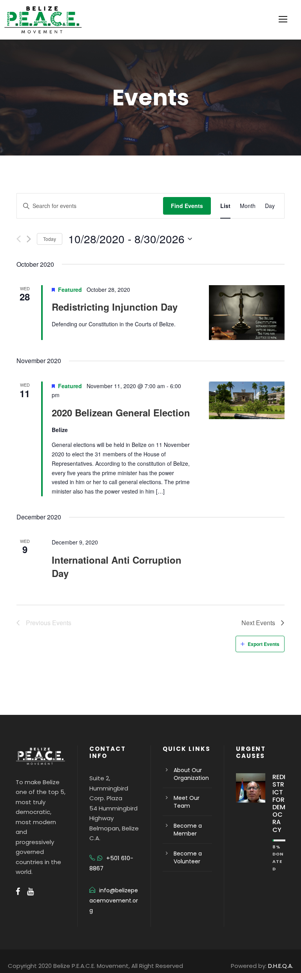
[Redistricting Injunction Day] (247, 312)
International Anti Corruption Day (116, 566)
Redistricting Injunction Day (115, 306)
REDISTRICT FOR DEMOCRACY (278, 803)
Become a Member (188, 829)
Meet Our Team (186, 802)
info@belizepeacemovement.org (113, 900)
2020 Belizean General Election (121, 412)
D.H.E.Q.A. (280, 966)
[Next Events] (29, 238)
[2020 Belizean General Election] (247, 400)
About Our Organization (191, 774)
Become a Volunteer (188, 857)
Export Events (263, 643)
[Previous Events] (18, 238)
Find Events (187, 206)
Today (49, 238)
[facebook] (18, 891)
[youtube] (30, 891)
